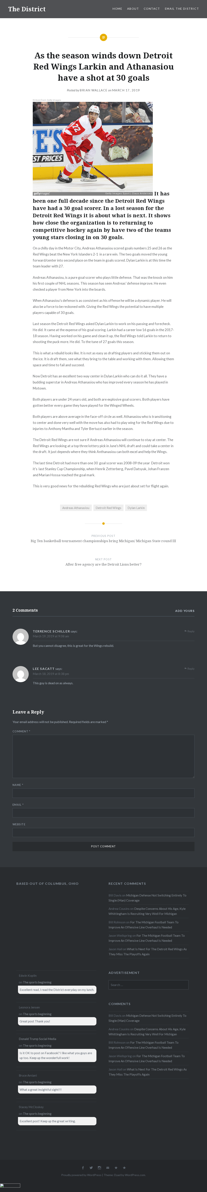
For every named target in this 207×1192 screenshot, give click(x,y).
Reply (190, 631)
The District (27, 9)
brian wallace (94, 90)
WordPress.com (135, 1175)
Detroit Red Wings (108, 508)
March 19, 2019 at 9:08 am (51, 636)
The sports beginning (37, 982)
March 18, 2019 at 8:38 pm (51, 674)
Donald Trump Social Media (37, 1039)
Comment (22, 731)
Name (18, 785)
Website (19, 824)
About (133, 8)
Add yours (184, 610)
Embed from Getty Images (47, 100)
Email (18, 804)
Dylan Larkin (136, 508)
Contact (152, 8)
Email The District (182, 8)
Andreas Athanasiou (75, 508)
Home (117, 8)
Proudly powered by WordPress (81, 1175)
